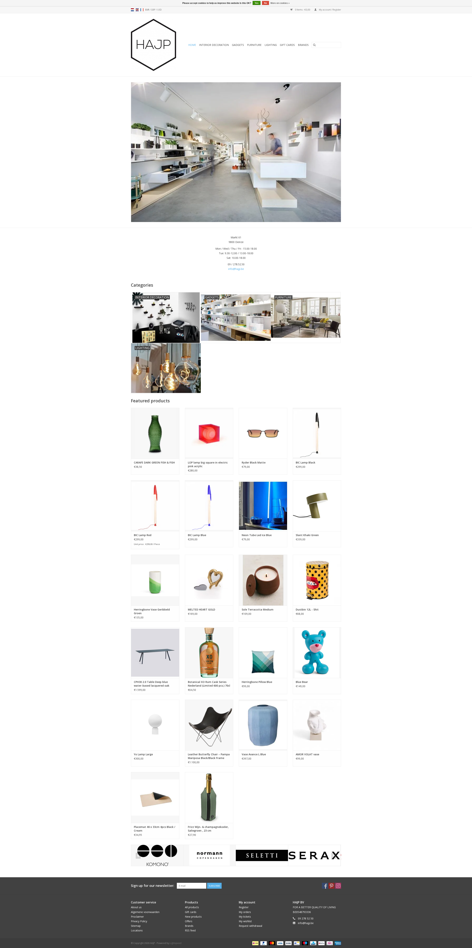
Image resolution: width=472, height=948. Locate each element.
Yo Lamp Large (143, 754)
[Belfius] (321, 942)
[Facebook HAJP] (325, 886)
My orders (245, 912)
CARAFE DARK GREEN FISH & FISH (154, 462)
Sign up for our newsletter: (152, 886)
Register (244, 907)
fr (141, 9)
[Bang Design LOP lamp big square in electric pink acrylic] (209, 433)
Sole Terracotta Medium (257, 609)
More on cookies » (280, 3)
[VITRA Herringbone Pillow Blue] (263, 652)
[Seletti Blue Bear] (317, 652)
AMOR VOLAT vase (307, 754)
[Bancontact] (296, 942)
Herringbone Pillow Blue (257, 682)
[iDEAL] (255, 942)
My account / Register (329, 9)
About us (136, 907)
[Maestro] (305, 942)
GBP (153, 9)
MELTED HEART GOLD (201, 609)
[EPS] (329, 942)
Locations (137, 930)
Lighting (271, 45)
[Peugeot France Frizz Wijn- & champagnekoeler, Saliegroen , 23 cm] (209, 797)
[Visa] (280, 942)
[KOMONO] (157, 855)
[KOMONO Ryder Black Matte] (263, 433)
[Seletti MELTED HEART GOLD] (209, 580)
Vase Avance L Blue (254, 754)
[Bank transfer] (288, 942)
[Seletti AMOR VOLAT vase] (317, 725)
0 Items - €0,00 (302, 9)
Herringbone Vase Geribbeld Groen (152, 611)
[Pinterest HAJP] (331, 886)
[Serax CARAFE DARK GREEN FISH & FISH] (155, 433)
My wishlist (245, 921)
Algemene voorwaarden (145, 912)
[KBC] (313, 942)
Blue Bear (302, 682)
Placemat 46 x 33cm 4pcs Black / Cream (154, 828)
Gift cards (287, 45)
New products (193, 916)
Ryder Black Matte (254, 462)
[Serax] (314, 855)
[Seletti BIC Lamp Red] (155, 505)
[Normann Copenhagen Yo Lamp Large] (155, 725)
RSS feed (190, 930)
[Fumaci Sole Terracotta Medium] (263, 580)
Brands (303, 45)
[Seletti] (262, 855)
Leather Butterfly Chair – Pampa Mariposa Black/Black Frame (209, 756)
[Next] (333, 856)
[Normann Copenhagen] (209, 855)
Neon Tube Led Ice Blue (257, 535)
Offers (188, 921)
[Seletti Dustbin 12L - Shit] (317, 580)
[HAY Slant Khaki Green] (317, 505)
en (137, 9)
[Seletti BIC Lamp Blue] (209, 505)
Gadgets (238, 45)
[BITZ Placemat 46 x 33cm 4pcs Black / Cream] (155, 797)
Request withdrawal (250, 926)
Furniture (254, 45)
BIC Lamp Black (305, 462)
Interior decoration (214, 45)
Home (192, 45)
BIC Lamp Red (142, 535)
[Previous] (138, 856)
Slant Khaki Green (307, 535)
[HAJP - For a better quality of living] (155, 45)
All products (192, 907)
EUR (147, 9)
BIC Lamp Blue (197, 535)
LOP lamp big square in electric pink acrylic (208, 464)
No (265, 3)
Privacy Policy (139, 921)
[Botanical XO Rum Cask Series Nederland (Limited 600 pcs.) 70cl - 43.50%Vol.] (209, 652)
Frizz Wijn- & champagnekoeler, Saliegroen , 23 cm (208, 828)
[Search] (314, 45)
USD (159, 9)
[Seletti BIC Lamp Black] (317, 433)
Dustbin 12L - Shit (307, 609)
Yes (256, 3)
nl (132, 9)
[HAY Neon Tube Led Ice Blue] (263, 505)
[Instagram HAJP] (338, 886)
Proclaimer (137, 916)
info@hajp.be (236, 269)
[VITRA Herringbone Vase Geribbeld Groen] (155, 580)
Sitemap (136, 926)
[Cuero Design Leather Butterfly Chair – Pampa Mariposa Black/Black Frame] (209, 725)
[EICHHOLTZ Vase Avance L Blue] (263, 725)
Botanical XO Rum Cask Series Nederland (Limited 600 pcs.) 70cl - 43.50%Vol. (209, 684)
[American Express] (337, 942)
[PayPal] (263, 942)
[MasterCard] (271, 942)
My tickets (245, 916)
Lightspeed (175, 943)
